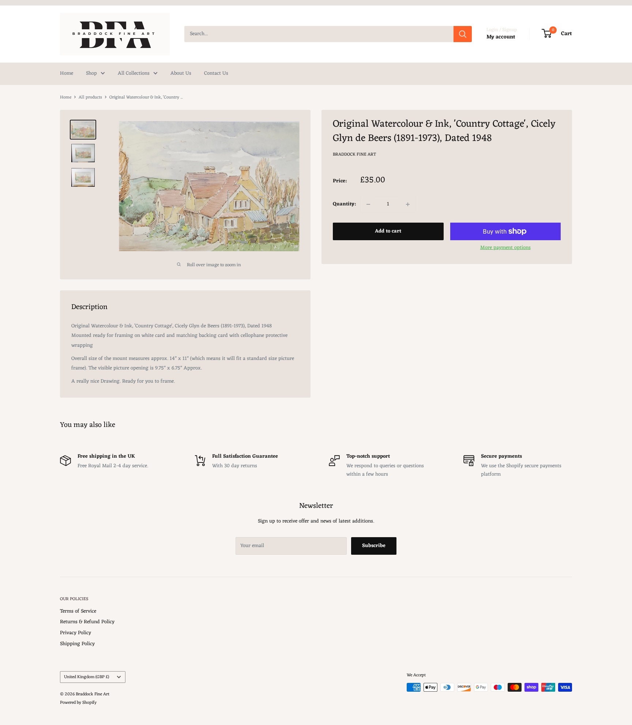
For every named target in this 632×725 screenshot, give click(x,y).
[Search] (463, 34)
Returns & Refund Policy (87, 622)
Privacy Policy (75, 632)
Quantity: (344, 204)
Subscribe (373, 545)
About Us (180, 73)
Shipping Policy (77, 643)
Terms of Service (78, 611)
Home (66, 73)
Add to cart (388, 231)
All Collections (134, 73)
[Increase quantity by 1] (407, 204)
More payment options (505, 247)
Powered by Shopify (78, 703)
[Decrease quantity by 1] (368, 204)
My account (500, 37)
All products (90, 97)
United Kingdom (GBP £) (86, 677)
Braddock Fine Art (354, 154)
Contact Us (216, 73)
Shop (91, 73)
